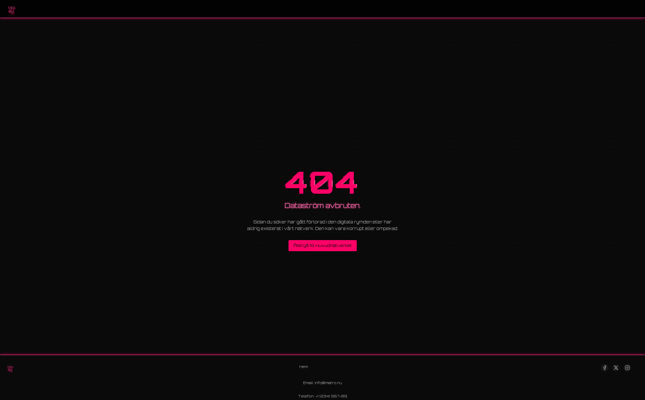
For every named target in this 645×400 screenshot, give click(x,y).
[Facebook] (604, 368)
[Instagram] (627, 368)
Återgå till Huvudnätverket (323, 245)
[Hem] (11, 9)
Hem (303, 366)
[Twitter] (616, 368)
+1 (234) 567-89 (331, 396)
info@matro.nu (328, 383)
